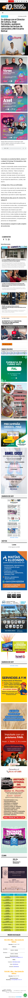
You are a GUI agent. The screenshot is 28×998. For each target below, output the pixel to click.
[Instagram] (22, 1)
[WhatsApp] (15, 1)
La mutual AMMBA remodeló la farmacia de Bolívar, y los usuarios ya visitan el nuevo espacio (14, 260)
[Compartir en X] (6, 239)
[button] (7, 1)
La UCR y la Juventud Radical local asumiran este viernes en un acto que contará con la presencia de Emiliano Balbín (13, 285)
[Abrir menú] (2, 13)
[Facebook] (19, 1)
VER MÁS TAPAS (14, 537)
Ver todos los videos (7, 344)
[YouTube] (26, 1)
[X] (17, 1)
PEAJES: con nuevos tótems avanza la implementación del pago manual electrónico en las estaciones (14, 307)
